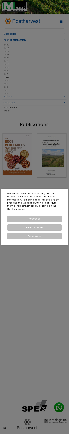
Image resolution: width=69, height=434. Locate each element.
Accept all (34, 218)
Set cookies (34, 236)
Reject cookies (34, 227)
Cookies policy (16, 209)
